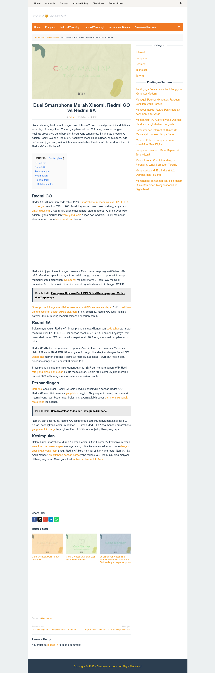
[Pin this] (45, 519)
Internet (140, 52)
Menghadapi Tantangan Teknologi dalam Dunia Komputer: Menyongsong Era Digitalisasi (159, 185)
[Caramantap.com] (49, 16)
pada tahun (113, 328)
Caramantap (46, 618)
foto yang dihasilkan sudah (47, 372)
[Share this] (34, 519)
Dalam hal (70, 280)
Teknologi (141, 70)
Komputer (141, 58)
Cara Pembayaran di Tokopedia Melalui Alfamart (54, 628)
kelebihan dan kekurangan (47, 446)
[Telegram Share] (50, 519)
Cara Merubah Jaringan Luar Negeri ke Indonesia (80, 558)
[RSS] (180, 3)
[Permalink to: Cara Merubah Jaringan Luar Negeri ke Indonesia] (81, 544)
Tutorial (140, 76)
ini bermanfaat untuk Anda (88, 459)
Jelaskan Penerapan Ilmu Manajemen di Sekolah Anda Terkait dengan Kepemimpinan (115, 559)
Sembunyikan (55, 158)
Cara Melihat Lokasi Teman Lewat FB (45, 558)
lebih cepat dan (64, 219)
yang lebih (72, 393)
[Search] (179, 27)
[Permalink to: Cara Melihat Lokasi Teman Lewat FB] (47, 544)
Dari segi (37, 389)
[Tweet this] (39, 519)
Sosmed (140, 64)
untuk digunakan (41, 210)
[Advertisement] (81, 245)
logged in (52, 645)
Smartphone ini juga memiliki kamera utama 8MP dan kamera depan (72, 307)
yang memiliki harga (44, 429)
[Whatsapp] (56, 519)
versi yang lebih (71, 215)
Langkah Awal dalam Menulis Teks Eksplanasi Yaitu (107, 628)
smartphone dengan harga (64, 455)
